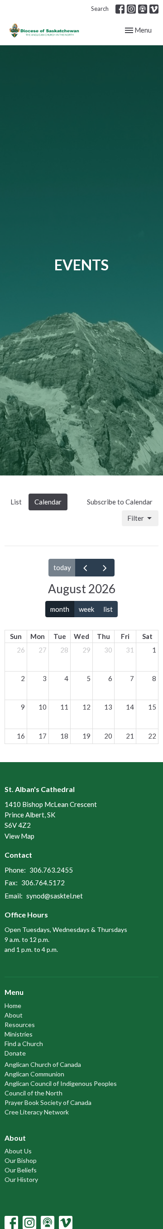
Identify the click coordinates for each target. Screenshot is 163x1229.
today (62, 567)
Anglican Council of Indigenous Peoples (61, 1083)
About (14, 1015)
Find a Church (24, 1043)
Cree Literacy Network (37, 1112)
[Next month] (105, 567)
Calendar (48, 502)
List (16, 502)
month (59, 609)
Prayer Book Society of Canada (48, 1102)
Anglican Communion (34, 1074)
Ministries (19, 1034)
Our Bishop (21, 1160)
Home (13, 1005)
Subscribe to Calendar (120, 502)
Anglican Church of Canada (43, 1064)
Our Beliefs (21, 1170)
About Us (18, 1151)
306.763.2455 (51, 870)
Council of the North (33, 1093)
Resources (20, 1024)
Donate (15, 1053)
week (86, 609)
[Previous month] (85, 567)
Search (100, 8)
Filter (135, 518)
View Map (19, 836)
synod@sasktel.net (54, 896)
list (108, 609)
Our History (21, 1179)
